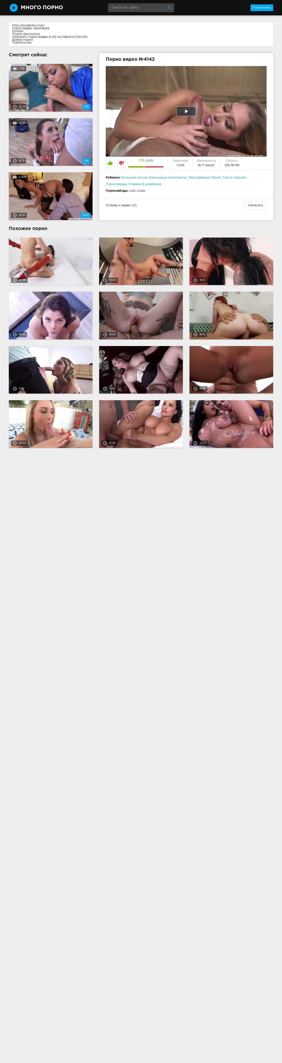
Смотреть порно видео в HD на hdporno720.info (49, 37)
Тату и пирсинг (234, 177)
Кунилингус (177, 177)
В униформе (151, 184)
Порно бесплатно (26, 34)
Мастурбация (199, 177)
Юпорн (17, 31)
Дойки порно (22, 40)
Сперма (134, 184)
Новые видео (262, 7)
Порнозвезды (116, 184)
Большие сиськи (134, 177)
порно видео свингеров (30, 28)
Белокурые (158, 177)
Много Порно (42, 7)
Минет (216, 177)
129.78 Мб (231, 165)
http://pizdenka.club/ (28, 25)
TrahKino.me (21, 42)
